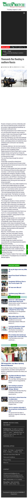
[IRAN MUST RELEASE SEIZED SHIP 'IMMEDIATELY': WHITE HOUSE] (1, 249)
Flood (9, 51)
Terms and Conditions (9, 457)
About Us (5, 462)
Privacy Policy (7, 460)
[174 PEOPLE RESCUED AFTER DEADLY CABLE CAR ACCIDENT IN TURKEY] (27, 249)
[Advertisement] (14, 30)
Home (4, 51)
